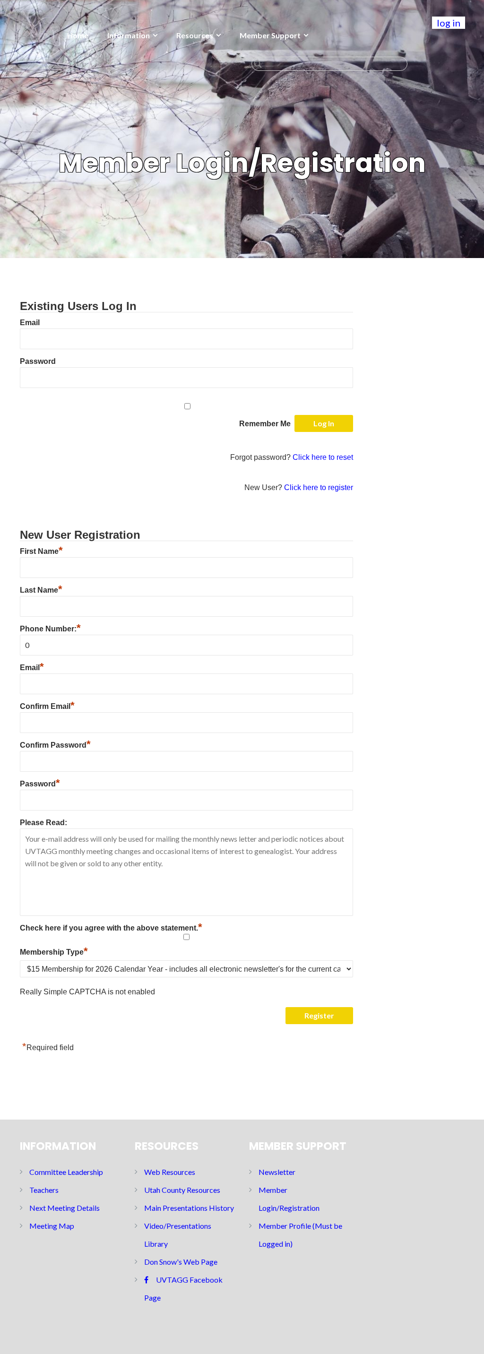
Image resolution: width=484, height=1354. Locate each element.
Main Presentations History (189, 1207)
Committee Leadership (66, 1171)
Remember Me (265, 424)
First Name (41, 551)
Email (30, 323)
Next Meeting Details (64, 1207)
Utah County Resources (182, 1189)
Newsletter (277, 1171)
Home (77, 35)
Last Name (41, 590)
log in (448, 22)
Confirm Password (55, 745)
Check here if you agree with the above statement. (111, 928)
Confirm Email (47, 706)
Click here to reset (323, 457)
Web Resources (169, 1171)
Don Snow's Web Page (180, 1261)
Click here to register (318, 487)
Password (38, 361)
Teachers (44, 1189)
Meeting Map (51, 1225)
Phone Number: (50, 629)
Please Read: (43, 823)
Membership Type (54, 952)
